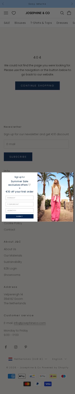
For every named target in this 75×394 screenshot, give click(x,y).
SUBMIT (19, 216)
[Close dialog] (71, 174)
